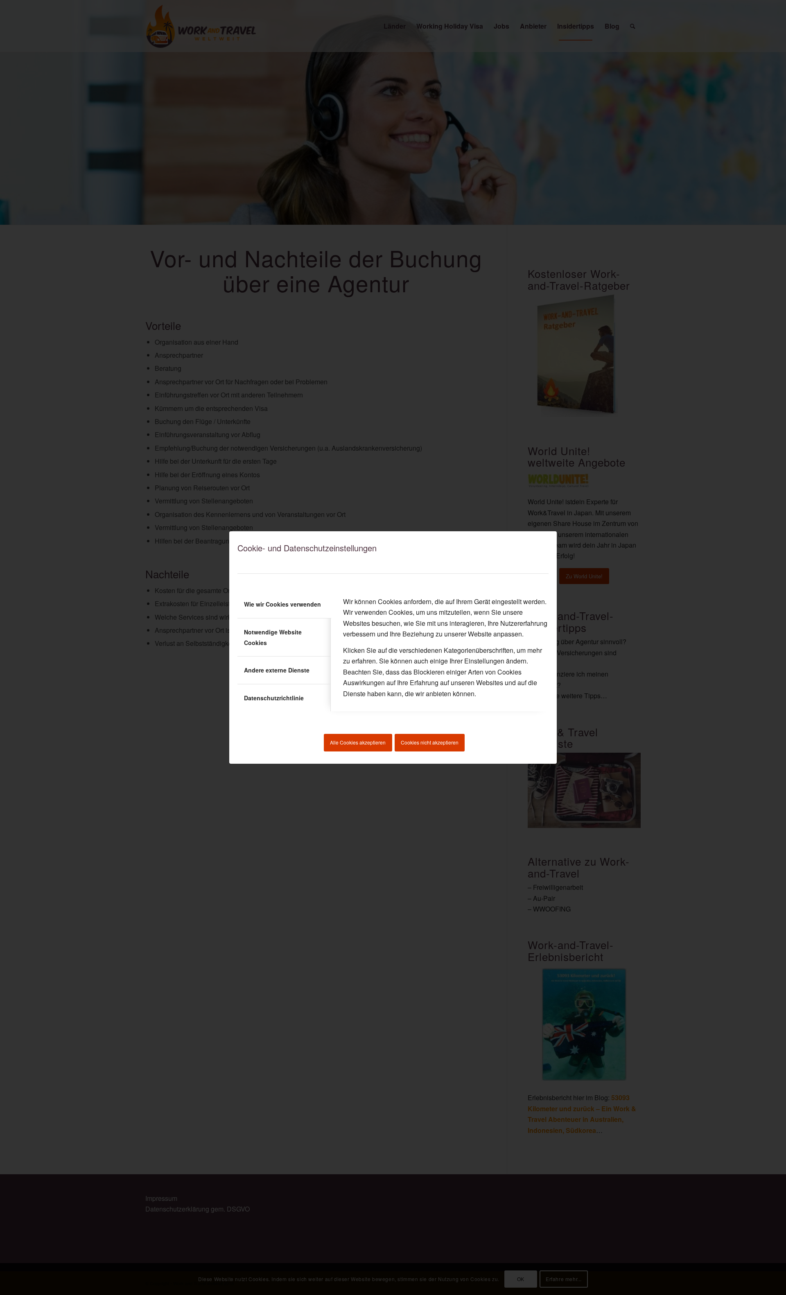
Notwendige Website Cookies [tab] (273, 637)
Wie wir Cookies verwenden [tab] (282, 604)
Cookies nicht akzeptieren (429, 742)
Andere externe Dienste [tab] (276, 670)
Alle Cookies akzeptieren (358, 742)
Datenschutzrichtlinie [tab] (274, 698)
